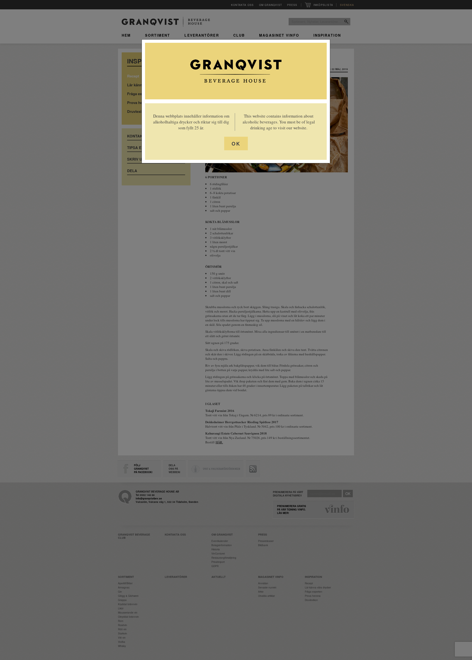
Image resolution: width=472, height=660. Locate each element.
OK (236, 143)
